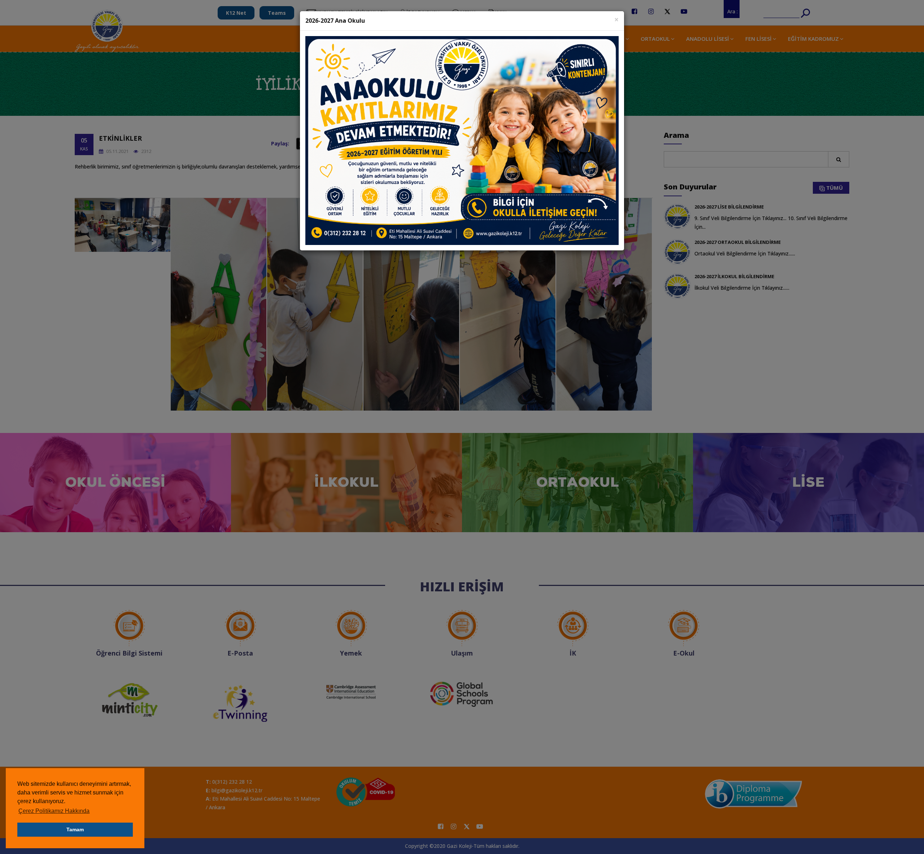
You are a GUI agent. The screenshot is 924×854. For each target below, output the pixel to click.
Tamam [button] (75, 829)
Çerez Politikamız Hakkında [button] (54, 811)
